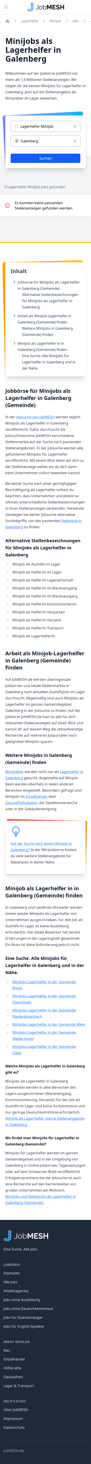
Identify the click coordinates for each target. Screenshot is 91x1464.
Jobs (76, 21)
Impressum (13, 1418)
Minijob (55, 21)
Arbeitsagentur (16, 1290)
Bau (7, 1350)
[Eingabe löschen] (75, 126)
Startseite (12, 1273)
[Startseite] (7, 21)
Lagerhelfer (29, 21)
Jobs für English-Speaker (24, 1326)
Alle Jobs (10, 1282)
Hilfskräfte (12, 1368)
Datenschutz (14, 1427)
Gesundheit (13, 1376)
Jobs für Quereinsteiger (23, 1317)
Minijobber (14, 771)
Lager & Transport (19, 1385)
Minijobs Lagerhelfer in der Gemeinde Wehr (49, 1024)
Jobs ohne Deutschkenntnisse (28, 1308)
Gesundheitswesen (21, 802)
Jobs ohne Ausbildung (22, 1299)
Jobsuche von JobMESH (35, 417)
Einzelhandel (36, 796)
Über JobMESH (16, 1409)
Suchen (45, 158)
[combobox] (45, 141)
